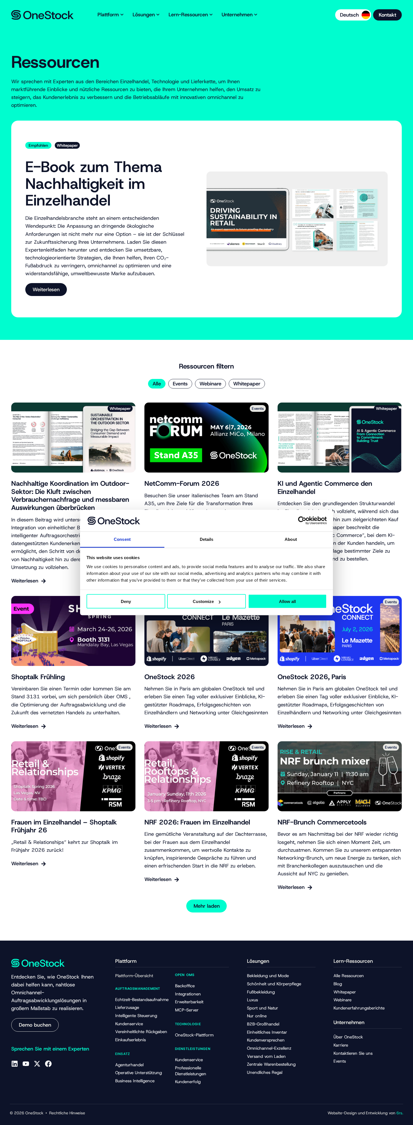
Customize (203, 601)
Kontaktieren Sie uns (353, 1053)
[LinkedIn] (14, 1063)
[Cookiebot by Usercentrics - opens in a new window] (302, 520)
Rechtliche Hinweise (67, 1112)
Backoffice (185, 986)
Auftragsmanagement (137, 988)
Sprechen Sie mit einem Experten (50, 1048)
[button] (206, 906)
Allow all (287, 601)
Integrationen (188, 994)
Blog (337, 984)
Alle (157, 383)
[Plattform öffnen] (122, 15)
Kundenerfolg (188, 1082)
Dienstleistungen (192, 1049)
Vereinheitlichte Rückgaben (141, 1031)
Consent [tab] (122, 539)
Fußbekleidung (261, 992)
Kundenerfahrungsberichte (359, 1008)
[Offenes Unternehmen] (255, 15)
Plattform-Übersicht (134, 976)
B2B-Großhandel (263, 1024)
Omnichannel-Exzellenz (269, 1048)
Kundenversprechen (266, 1040)
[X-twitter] (37, 1063)
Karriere (340, 1045)
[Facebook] (48, 1063)
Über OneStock (348, 1037)
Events (180, 383)
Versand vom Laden (266, 1056)
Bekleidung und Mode (268, 976)
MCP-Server (187, 1010)
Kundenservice (129, 1024)
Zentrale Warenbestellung (271, 1064)
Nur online (257, 1016)
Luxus (252, 1000)
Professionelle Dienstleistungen (190, 1071)
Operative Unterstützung (138, 1073)
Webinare (210, 383)
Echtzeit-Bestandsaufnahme (142, 999)
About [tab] (291, 539)
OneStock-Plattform (194, 1035)
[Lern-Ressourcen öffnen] (211, 15)
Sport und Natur (262, 1008)
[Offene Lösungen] (158, 15)
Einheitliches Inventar (267, 1032)
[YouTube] (25, 1063)
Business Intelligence (135, 1081)
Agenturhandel (129, 1065)
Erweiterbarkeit (189, 1002)
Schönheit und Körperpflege (274, 984)
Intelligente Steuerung (136, 1015)
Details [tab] (207, 539)
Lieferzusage (127, 1007)
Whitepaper (246, 383)
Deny (126, 601)
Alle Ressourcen (348, 976)
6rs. (399, 1112)
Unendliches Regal (264, 1072)
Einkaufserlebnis (130, 1040)
